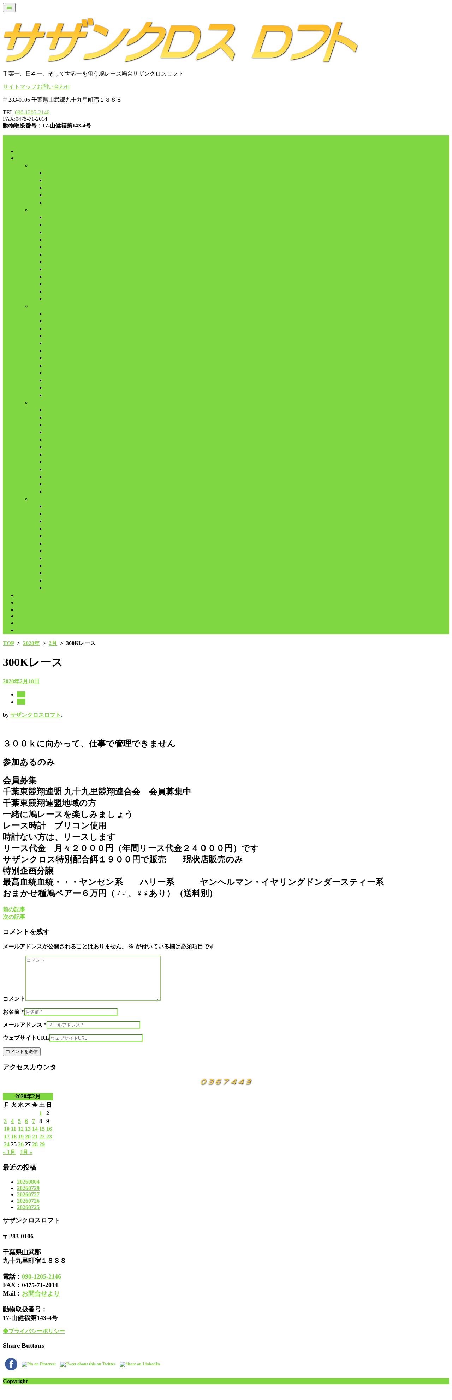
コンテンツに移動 (25, 139)
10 (7, 1129)
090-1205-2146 (32, 112)
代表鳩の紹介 (34, 595)
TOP (8, 643)
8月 (49, 173)
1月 (49, 217)
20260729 (28, 1188)
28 (35, 1144)
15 (42, 1129)
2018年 (39, 210)
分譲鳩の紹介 (34, 603)
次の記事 (14, 917)
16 (49, 1129)
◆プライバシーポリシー (34, 1331)
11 (13, 1129)
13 (28, 1129)
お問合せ (28, 623)
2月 (49, 225)
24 (7, 1144)
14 (35, 1129)
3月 (49, 232)
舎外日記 (28, 158)
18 (14, 1137)
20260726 (28, 1201)
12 (21, 1129)
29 (42, 1144)
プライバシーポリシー (45, 630)
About (24, 610)
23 (49, 1137)
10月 (50, 188)
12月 (50, 202)
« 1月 (9, 1152)
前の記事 (14, 909)
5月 (49, 247)
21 (35, 1137)
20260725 (28, 1207)
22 (42, 1137)
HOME (25, 151)
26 (21, 1144)
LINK (24, 616)
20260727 (28, 1194)
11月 (50, 195)
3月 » (26, 1152)
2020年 (39, 402)
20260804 (28, 1182)
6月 (49, 254)
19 (21, 1137)
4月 (49, 239)
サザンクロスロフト (35, 715)
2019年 (39, 306)
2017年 (39, 165)
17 (7, 1137)
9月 (49, 180)
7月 (49, 262)
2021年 (39, 499)
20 (28, 1137)
